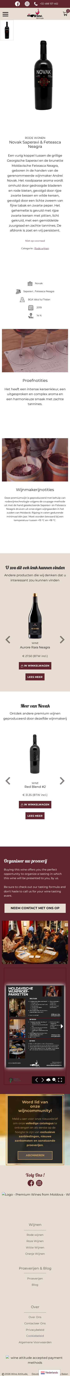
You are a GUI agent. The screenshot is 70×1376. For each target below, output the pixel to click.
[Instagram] (39, 1183)
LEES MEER (35, 676)
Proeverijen (35, 1278)
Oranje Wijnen (35, 1253)
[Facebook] (31, 1183)
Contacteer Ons (35, 1323)
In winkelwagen (36, 665)
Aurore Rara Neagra (35, 647)
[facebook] (17, 3)
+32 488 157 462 (49, 3)
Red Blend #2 (35, 787)
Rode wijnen (41, 248)
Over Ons (35, 1317)
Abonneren (35, 1155)
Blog (35, 1284)
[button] (5, 14)
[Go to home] (35, 14)
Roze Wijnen (35, 1241)
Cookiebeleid (35, 1336)
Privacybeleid (35, 1330)
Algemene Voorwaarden (35, 1342)
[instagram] (27, 3)
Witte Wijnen (35, 1247)
